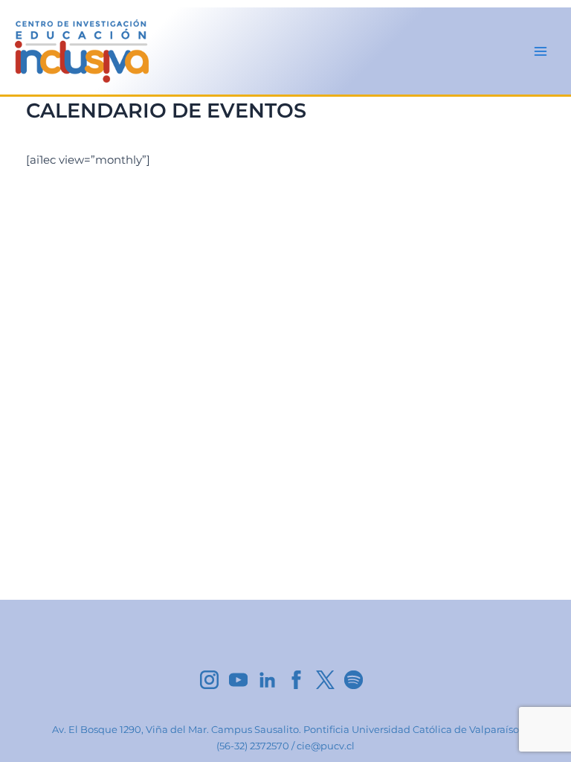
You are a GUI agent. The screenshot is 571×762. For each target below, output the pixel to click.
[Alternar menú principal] (540, 51)
